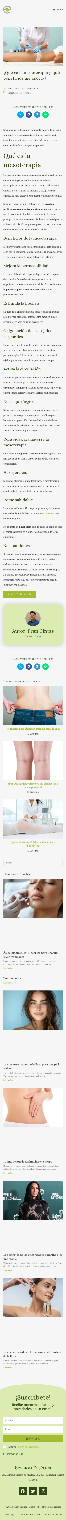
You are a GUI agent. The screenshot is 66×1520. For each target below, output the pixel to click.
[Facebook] (23, 1491)
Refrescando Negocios (51, 1507)
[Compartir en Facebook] (29, 114)
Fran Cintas (13, 88)
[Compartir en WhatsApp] (45, 114)
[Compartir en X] (20, 114)
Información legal (15, 1454)
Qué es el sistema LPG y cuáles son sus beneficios (33, 844)
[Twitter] (33, 1491)
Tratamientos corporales (20, 93)
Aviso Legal (9, 1514)
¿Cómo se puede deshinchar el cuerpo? (28, 1161)
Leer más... (8, 968)
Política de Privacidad (28, 1447)
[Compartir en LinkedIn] (37, 114)
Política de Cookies (53, 1514)
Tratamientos (12, 977)
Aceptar (23, 1447)
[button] (33, 1454)
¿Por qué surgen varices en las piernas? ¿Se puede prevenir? (33, 785)
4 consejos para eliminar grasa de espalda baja (33, 728)
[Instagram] (43, 1491)
